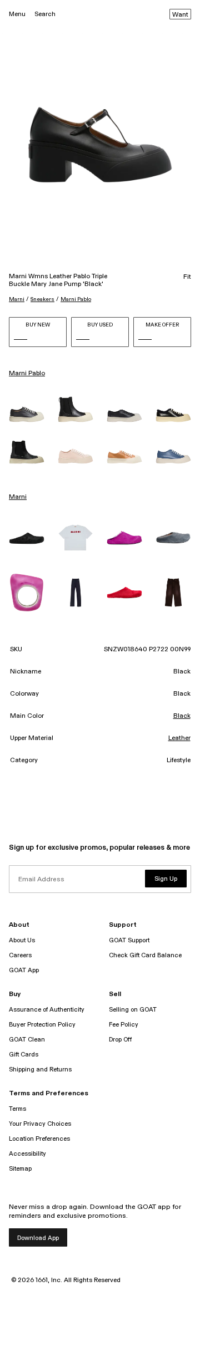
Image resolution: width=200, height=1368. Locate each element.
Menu (17, 14)
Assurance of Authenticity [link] (46, 1010)
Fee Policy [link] (123, 1025)
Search (45, 14)
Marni (16, 299)
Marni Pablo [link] (27, 373)
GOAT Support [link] (129, 940)
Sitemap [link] (20, 1169)
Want (180, 15)
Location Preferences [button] (39, 1139)
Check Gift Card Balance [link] (145, 955)
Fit (187, 277)
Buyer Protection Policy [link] (42, 1025)
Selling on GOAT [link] (133, 1010)
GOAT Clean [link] (27, 1040)
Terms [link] (17, 1109)
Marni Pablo (76, 299)
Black (182, 716)
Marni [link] (18, 497)
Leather (179, 738)
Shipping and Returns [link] (40, 1069)
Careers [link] (20, 955)
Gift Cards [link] (23, 1054)
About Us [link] (22, 940)
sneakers (42, 299)
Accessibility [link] (27, 1154)
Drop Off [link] (120, 1040)
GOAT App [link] (24, 970)
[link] (26, 414)
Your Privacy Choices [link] (40, 1124)
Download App (38, 1238)
